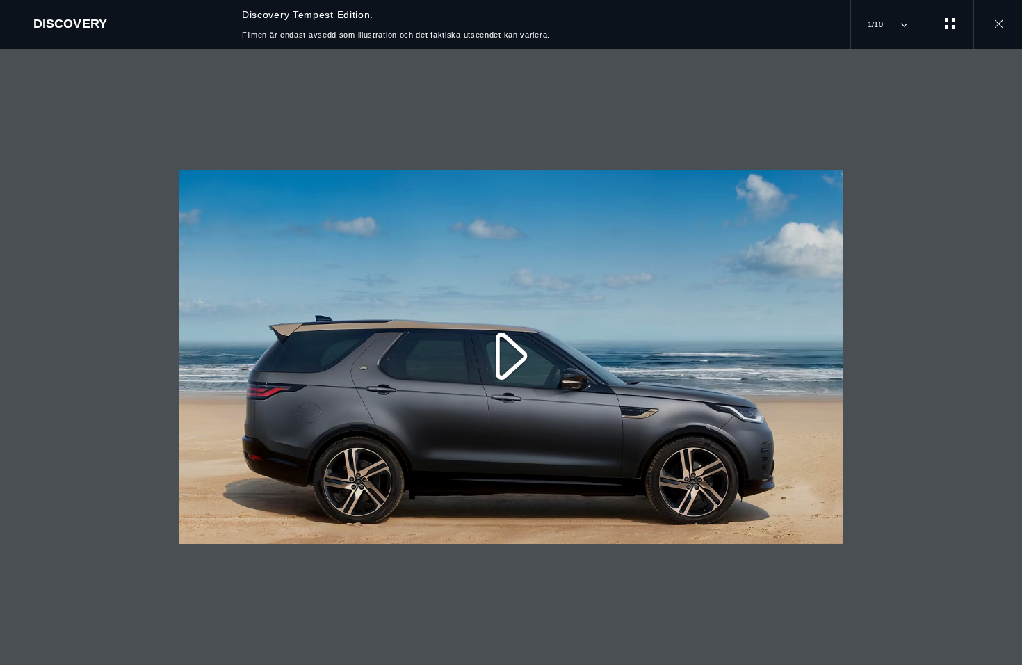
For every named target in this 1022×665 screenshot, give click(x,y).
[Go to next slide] (1006, 348)
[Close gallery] (997, 24)
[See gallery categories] (949, 24)
